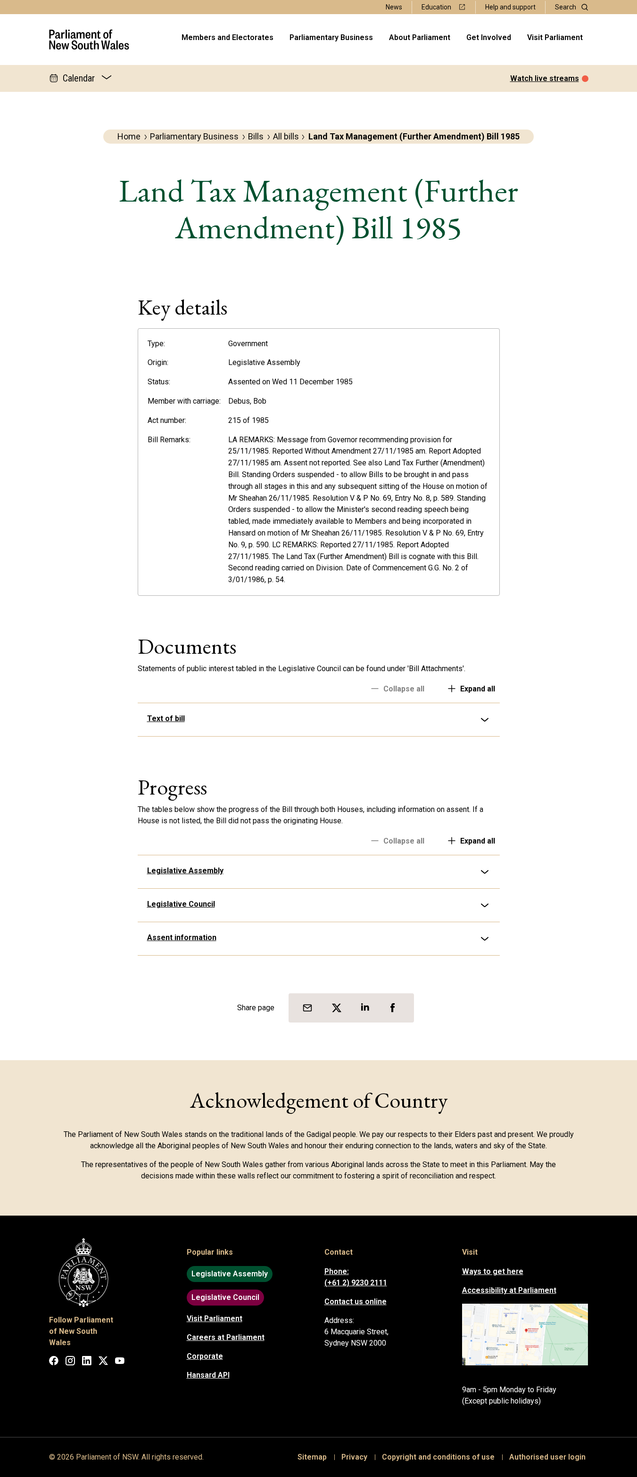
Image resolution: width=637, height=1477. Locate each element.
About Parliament (419, 37)
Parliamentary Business (331, 37)
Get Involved (488, 37)
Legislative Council (181, 904)
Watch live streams (544, 78)
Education (436, 7)
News (394, 7)
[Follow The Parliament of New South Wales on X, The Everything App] (103, 1362)
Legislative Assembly (185, 870)
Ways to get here (492, 1271)
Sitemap (312, 1457)
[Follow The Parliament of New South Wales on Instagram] (70, 1362)
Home (129, 136)
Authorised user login (547, 1457)
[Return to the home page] (89, 39)
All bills (286, 136)
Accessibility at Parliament (509, 1290)
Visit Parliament (555, 37)
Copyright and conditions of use (438, 1457)
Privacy (354, 1457)
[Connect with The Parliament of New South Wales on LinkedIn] (86, 1362)
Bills (256, 136)
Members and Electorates (227, 37)
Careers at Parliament (226, 1337)
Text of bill (166, 718)
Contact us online (355, 1301)
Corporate (205, 1356)
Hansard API (208, 1375)
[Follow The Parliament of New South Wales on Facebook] (53, 1362)
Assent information (181, 937)
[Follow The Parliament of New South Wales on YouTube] (119, 1362)
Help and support (510, 7)
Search (565, 7)
